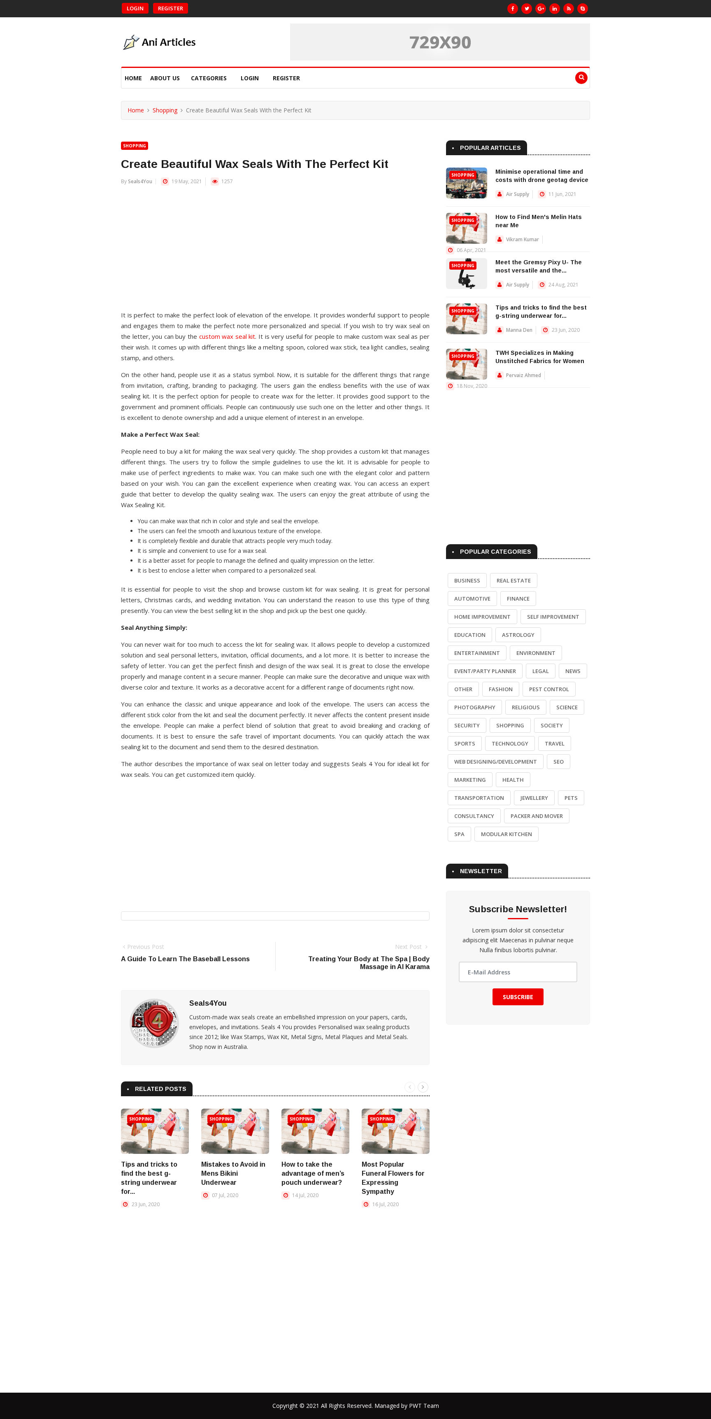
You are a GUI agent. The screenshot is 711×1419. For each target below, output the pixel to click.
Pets (571, 798)
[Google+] (540, 8)
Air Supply (517, 194)
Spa (459, 834)
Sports (464, 743)
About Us (165, 78)
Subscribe (518, 997)
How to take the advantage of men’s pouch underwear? (312, 1173)
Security (467, 725)
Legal (540, 671)
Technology (510, 743)
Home (133, 78)
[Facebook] (512, 8)
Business (467, 580)
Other (463, 689)
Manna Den (519, 329)
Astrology (518, 634)
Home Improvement (482, 616)
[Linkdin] (554, 8)
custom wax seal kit (227, 336)
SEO (558, 761)
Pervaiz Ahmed (523, 375)
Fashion (501, 689)
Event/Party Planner (485, 671)
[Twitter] (526, 8)
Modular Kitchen (506, 834)
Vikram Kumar (522, 239)
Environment (535, 653)
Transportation (479, 798)
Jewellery (534, 798)
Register (170, 8)
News (573, 671)
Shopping (165, 110)
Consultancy (474, 816)
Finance (518, 598)
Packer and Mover (537, 816)
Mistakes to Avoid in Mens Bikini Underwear (233, 1173)
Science (567, 707)
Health (513, 779)
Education (470, 634)
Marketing (470, 779)
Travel (555, 743)
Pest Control (549, 689)
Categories (209, 78)
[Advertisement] (275, 252)
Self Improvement (553, 616)
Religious (526, 707)
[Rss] (568, 8)
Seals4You (140, 181)
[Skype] (582, 8)
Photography (474, 707)
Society (552, 725)
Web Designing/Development (495, 761)
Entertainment (477, 653)
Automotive (472, 598)
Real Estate (514, 580)
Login (135, 8)
